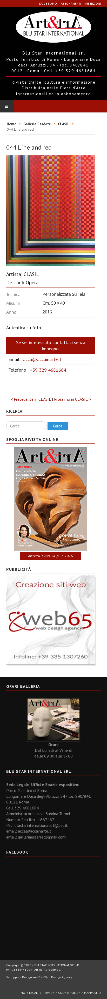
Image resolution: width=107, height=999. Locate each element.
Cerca (57, 425)
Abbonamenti (71, 3)
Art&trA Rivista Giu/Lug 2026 (50, 556)
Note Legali (29, 993)
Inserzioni (93, 3)
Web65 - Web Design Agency (52, 977)
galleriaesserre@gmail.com (42, 837)
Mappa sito (92, 993)
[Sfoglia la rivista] (50, 499)
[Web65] (50, 619)
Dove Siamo (48, 3)
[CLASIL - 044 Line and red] (50, 209)
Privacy (48, 993)
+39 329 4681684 (48, 370)
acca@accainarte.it (42, 359)
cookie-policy (69, 993)
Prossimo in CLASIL (72, 399)
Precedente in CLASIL (31, 399)
